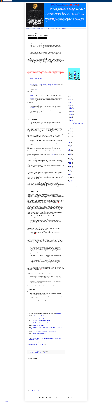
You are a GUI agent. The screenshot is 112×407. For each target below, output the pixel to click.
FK (69, 153)
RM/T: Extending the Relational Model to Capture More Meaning (45, 331)
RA (69, 169)
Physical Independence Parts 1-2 (39, 333)
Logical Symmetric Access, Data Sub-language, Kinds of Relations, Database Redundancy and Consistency (44, 84)
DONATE (64, 28)
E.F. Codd (71, 180)
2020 (70, 105)
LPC (70, 157)
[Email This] (42, 351)
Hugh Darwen (71, 183)
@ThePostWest (32, 98)
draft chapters (58, 313)
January (71, 126)
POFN (70, 163)
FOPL (36, 352)
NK (69, 158)
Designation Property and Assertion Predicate (41, 320)
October (71, 111)
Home (46, 388)
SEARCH (58, 28)
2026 (70, 96)
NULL (70, 159)
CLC (70, 147)
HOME (27, 28)
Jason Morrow (65, 397)
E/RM (70, 150)
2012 (70, 137)
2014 (70, 134)
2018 (70, 128)
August (71, 114)
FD (69, 151)
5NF (70, 145)
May (71, 117)
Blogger (74, 397)
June (71, 116)
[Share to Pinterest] (47, 351)
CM (34, 352)
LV (39, 352)
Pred (70, 167)
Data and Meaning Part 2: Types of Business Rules (42, 318)
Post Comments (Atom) (36, 390)
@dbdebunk (31, 95)
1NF (70, 142)
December (72, 108)
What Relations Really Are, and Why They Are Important (43, 322)
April (71, 119)
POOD (70, 165)
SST (44, 352)
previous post (53, 154)
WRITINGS (47, 28)
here (50, 85)
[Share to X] (45, 351)
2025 (70, 98)
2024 (70, 99)
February (72, 122)
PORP (70, 166)
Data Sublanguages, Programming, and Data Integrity (43, 342)
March (71, 120)
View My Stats (5, 401)
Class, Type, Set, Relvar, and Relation (76, 123)
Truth (70, 174)
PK (69, 161)
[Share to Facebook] (46, 351)
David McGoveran (72, 179)
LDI (37, 352)
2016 (70, 131)
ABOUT (52, 28)
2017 (70, 130)
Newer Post (30, 388)
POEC (70, 162)
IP (69, 155)
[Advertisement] (78, 39)
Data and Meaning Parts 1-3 (38, 325)
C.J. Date (71, 181)
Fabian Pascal (33, 351)
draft (50, 273)
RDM (42, 352)
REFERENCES (40, 28)
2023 (70, 101)
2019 (70, 107)
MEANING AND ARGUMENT (38, 315)
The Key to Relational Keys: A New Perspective (36, 78)
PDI (40, 352)
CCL (32, 352)
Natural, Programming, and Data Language (37, 344)
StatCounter (79, 186)
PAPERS (33, 28)
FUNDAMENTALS (32, 107)
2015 (70, 133)
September (72, 113)
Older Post (62, 388)
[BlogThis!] (43, 351)
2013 (70, 136)
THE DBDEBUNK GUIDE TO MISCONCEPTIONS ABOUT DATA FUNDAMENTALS (41, 80)
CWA (70, 149)
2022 (70, 102)
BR (30, 352)
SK (69, 171)
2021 (70, 104)
